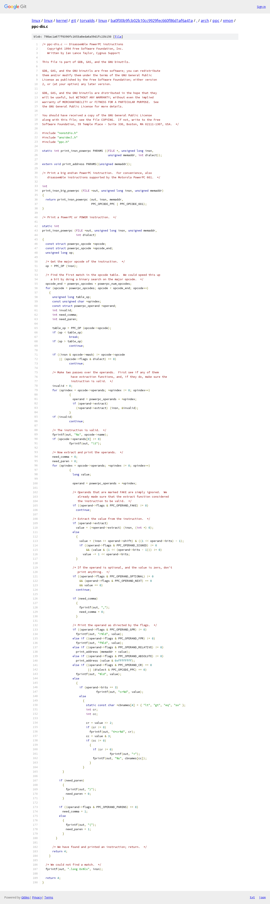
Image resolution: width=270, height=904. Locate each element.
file (118, 36)
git (73, 20)
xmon (228, 20)
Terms (48, 897)
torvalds (87, 20)
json (262, 897)
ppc (215, 20)
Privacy (37, 897)
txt (252, 897)
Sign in (261, 7)
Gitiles (25, 897)
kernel (62, 20)
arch (205, 20)
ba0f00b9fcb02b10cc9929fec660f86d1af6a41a (152, 20)
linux (36, 20)
